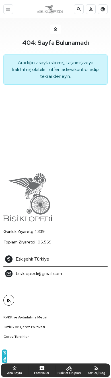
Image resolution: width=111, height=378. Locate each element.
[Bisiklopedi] (50, 9)
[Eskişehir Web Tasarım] (4, 356)
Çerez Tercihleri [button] (16, 336)
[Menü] (8, 9)
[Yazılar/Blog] (8, 300)
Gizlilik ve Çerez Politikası (24, 327)
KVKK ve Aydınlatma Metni (25, 317)
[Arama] (79, 9)
